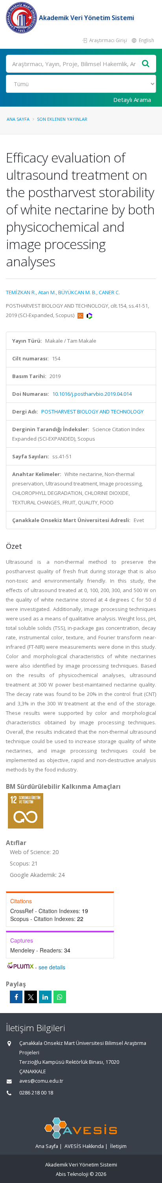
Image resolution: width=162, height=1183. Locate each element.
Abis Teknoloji (72, 1174)
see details (52, 967)
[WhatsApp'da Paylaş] (59, 997)
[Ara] (146, 64)
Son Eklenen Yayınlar (62, 119)
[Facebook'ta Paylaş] (16, 997)
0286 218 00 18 (36, 1092)
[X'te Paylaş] (30, 997)
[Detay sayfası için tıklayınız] (25, 810)
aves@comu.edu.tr (41, 1081)
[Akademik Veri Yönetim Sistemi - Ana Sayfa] (22, 17)
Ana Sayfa (18, 119)
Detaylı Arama (132, 99)
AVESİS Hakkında (84, 1146)
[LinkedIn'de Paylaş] (45, 997)
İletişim (118, 1146)
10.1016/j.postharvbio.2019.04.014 (92, 393)
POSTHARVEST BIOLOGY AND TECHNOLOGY (92, 411)
